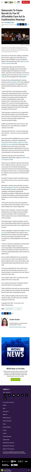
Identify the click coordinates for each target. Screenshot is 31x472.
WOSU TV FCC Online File (8, 449)
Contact (4, 433)
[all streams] (29, 470)
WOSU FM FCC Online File (8, 442)
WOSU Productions (7, 420)
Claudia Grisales (10, 22)
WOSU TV (5, 414)
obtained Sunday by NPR (14, 82)
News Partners (9, 308)
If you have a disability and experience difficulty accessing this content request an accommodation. (14, 452)
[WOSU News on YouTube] (15, 351)
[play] (2, 470)
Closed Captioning (7, 436)
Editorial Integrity (7, 427)
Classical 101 (6, 411)
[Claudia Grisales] (4, 321)
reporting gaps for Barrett (11, 187)
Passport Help (6, 439)
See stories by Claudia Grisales (17, 327)
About (4, 424)
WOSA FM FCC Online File (8, 445)
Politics (18, 308)
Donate (26, 2)
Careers (4, 430)
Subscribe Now (15, 379)
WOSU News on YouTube (15, 369)
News (4, 408)
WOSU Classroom (7, 417)
